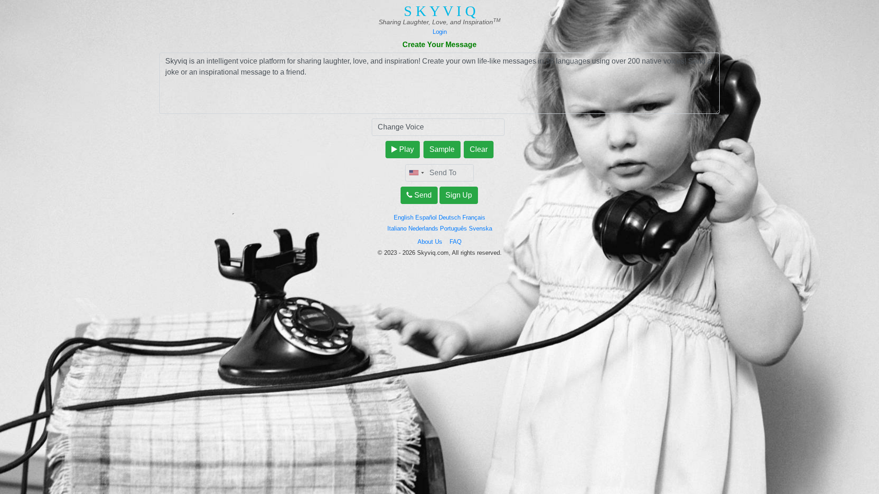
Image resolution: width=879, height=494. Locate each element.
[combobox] (416, 173)
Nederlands (423, 228)
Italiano (397, 228)
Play (405, 149)
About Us (434, 241)
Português (453, 228)
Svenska (480, 228)
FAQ (455, 241)
